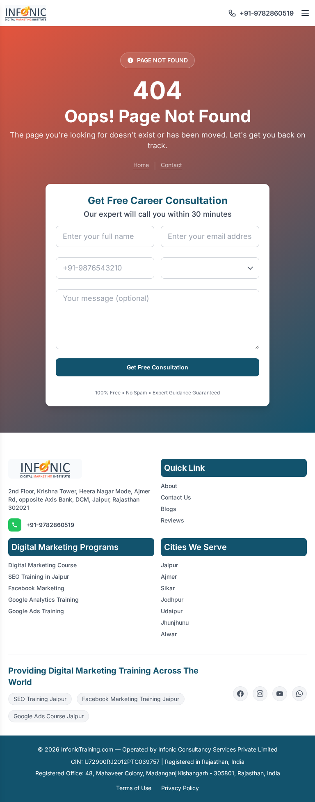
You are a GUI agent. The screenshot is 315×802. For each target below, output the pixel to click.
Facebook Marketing (36, 587)
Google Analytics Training (43, 599)
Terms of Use (133, 787)
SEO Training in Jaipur (38, 576)
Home (141, 164)
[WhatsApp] (299, 693)
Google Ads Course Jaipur (49, 716)
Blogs (168, 508)
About (169, 485)
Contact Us (176, 497)
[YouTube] (279, 693)
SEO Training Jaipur (40, 698)
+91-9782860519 (50, 524)
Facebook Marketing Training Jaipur (130, 698)
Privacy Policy (180, 787)
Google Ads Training (36, 610)
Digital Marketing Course (42, 564)
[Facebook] (240, 693)
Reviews (172, 520)
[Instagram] (260, 693)
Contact (171, 164)
